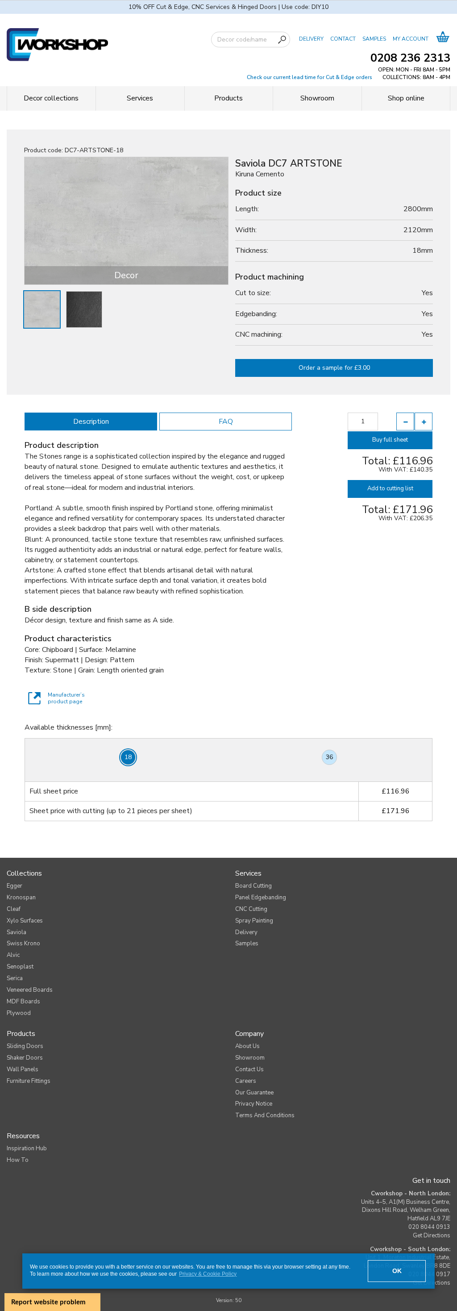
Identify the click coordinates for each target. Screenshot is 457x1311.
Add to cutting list (390, 488)
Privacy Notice (253, 1104)
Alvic (13, 955)
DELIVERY (311, 38)
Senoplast (20, 967)
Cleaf (14, 909)
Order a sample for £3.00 (334, 367)
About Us (247, 1046)
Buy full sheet (390, 440)
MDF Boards (23, 1002)
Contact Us (249, 1069)
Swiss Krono (23, 943)
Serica (15, 978)
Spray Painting (254, 921)
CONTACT (343, 38)
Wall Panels (22, 1069)
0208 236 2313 (410, 58)
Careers (245, 1081)
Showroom (317, 98)
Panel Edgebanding (260, 897)
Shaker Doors (25, 1058)
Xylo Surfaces (25, 921)
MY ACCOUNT (410, 38)
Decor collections (51, 98)
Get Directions (431, 1236)
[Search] (282, 40)
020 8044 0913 (429, 1227)
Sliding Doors (25, 1046)
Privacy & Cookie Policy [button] (208, 1274)
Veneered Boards (30, 990)
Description (91, 421)
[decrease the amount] (405, 421)
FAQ (226, 421)
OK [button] (397, 1270)
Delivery (246, 932)
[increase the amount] (423, 421)
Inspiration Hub (27, 1148)
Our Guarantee (254, 1093)
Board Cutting (253, 886)
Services (140, 98)
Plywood (19, 1013)
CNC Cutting (251, 909)
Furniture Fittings (28, 1081)
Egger (14, 886)
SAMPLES (374, 38)
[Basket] (442, 39)
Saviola (16, 932)
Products (228, 98)
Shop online (406, 98)
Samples (246, 943)
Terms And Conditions (265, 1115)
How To (18, 1160)
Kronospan (21, 897)
